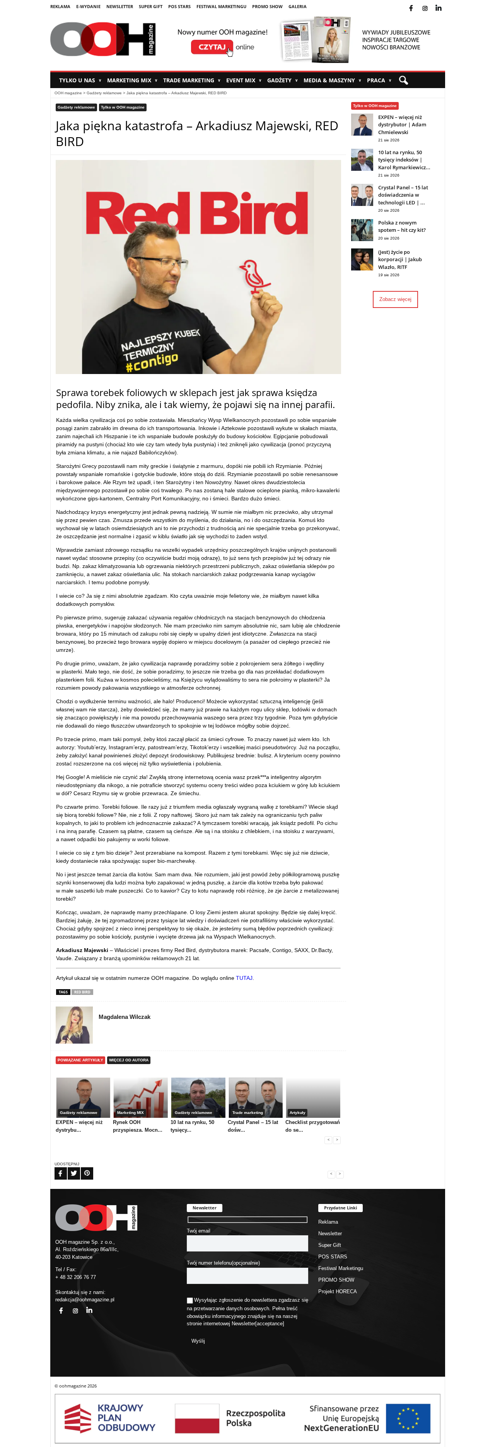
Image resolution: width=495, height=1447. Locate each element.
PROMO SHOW (267, 6)
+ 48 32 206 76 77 (75, 1277)
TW (69, 1168)
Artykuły (298, 1112)
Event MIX (243, 80)
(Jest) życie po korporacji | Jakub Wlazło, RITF (400, 259)
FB (56, 1168)
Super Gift (150, 6)
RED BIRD (82, 992)
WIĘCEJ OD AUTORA (128, 1060)
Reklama (60, 6)
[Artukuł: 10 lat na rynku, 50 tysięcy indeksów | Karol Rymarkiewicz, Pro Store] (362, 169)
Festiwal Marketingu (221, 6)
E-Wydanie (88, 6)
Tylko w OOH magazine (123, 107)
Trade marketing (191, 80)
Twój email (198, 1231)
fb (417, 3)
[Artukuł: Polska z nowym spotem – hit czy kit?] (362, 239)
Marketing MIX (132, 80)
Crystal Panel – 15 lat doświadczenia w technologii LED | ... (403, 195)
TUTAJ (244, 978)
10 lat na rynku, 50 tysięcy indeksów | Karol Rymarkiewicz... (404, 160)
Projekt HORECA (337, 1291)
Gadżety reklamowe (104, 93)
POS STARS (179, 6)
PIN (82, 1168)
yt (444, 3)
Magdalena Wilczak (124, 1016)
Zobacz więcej (395, 299)
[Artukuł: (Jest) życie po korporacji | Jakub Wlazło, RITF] (362, 269)
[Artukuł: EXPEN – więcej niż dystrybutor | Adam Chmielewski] (362, 134)
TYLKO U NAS (80, 80)
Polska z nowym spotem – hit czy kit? (402, 226)
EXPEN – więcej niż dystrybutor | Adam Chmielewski (402, 125)
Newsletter (119, 6)
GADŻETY (282, 80)
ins (430, 3)
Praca (379, 80)
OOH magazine (68, 93)
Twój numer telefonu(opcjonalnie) (223, 1263)
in (84, 1306)
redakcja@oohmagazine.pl (84, 1299)
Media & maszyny (332, 80)
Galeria (297, 6)
